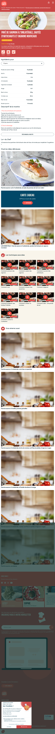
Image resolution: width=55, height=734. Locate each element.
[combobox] (3, 63)
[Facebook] (2, 582)
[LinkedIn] (5, 582)
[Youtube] (11, 582)
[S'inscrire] (51, 627)
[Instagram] (8, 582)
